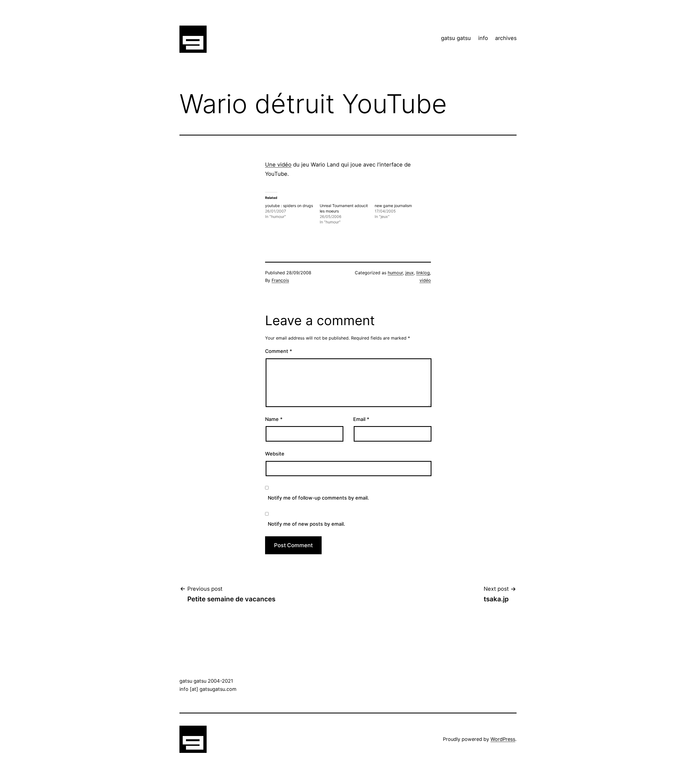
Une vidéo (278, 164)
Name (273, 419)
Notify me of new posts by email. (306, 524)
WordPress (502, 739)
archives (506, 38)
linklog (423, 272)
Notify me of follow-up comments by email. (318, 498)
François (280, 280)
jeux (409, 272)
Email (361, 419)
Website (274, 454)
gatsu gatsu (456, 38)
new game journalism (393, 205)
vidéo (425, 280)
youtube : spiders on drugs (289, 205)
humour (395, 272)
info (483, 38)
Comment (278, 351)
